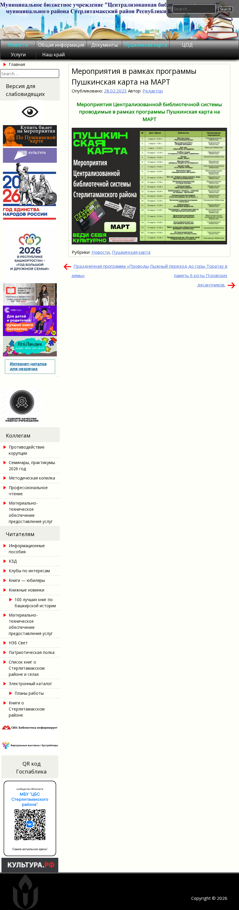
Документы (104, 45)
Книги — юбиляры (27, 580)
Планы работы (29, 693)
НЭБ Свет (18, 642)
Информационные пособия (27, 548)
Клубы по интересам (29, 570)
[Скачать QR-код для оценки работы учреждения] (29, 424)
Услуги (18, 54)
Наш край (53, 54)
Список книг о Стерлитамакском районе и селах (27, 668)
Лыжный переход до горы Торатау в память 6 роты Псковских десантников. (188, 275)
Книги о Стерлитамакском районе (27, 709)
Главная (17, 64)
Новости (18, 45)
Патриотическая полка (32, 652)
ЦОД (187, 45)
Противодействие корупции (27, 450)
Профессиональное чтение (28, 490)
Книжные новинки (26, 590)
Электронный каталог (30, 683)
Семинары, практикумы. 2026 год (32, 465)
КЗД (13, 561)
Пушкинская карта (145, 45)
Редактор (153, 91)
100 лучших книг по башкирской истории (35, 602)
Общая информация (61, 45)
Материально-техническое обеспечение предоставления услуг (31, 512)
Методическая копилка (32, 478)
